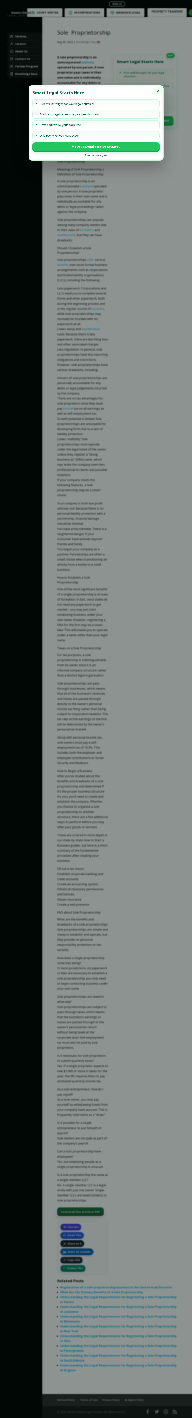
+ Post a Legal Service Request (96, 146)
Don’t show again (96, 155)
